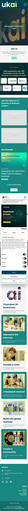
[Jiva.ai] (19, 81)
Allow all (14, 272)
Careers (25, 492)
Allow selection (14, 276)
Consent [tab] (5, 232)
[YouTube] (10, 481)
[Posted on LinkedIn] (25, 197)
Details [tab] (14, 232)
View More (14, 189)
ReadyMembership (19, 508)
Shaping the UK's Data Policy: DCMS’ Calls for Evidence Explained (13, 173)
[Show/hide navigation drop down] (25, 4)
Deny (14, 280)
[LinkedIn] (6, 481)
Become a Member (23, 490)
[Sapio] (10, 88)
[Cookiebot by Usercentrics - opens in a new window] (21, 229)
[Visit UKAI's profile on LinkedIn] (3, 197)
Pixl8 (20, 506)
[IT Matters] (9, 81)
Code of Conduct (23, 493)
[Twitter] (2, 481)
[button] (7, 184)
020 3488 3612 (7, 478)
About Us (25, 489)
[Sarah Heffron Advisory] (19, 88)
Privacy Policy (23, 494)
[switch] (25, 258)
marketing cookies (15, 113)
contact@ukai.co (7, 470)
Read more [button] (4, 203)
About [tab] (23, 232)
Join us (14, 58)
